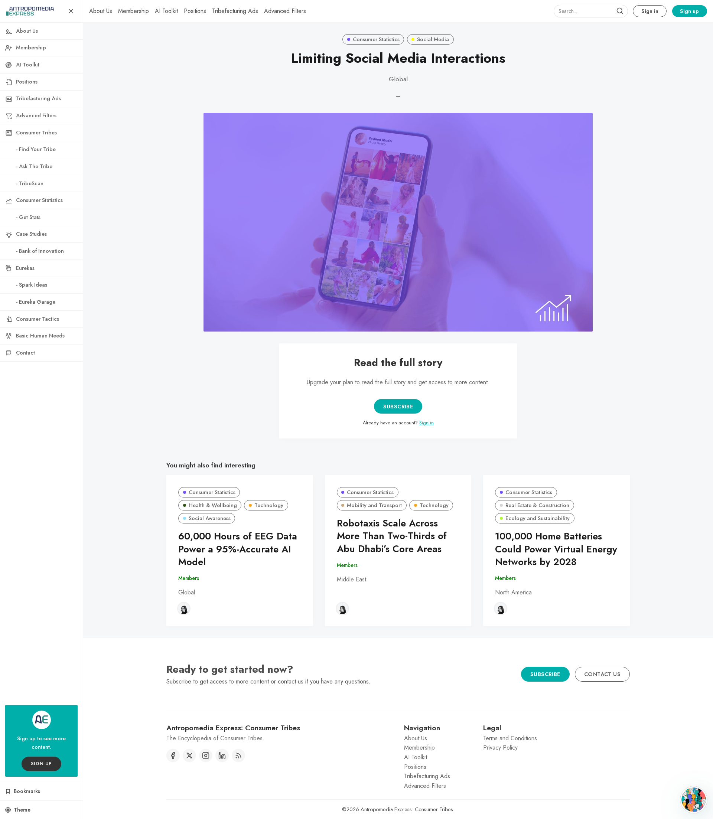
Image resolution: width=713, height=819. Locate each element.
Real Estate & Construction (537, 505)
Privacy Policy (500, 747)
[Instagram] (205, 755)
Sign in (649, 11)
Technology (268, 505)
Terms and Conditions (510, 738)
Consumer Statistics (376, 39)
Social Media (433, 39)
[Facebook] (173, 755)
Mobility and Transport (374, 505)
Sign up (689, 11)
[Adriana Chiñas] (183, 608)
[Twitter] (189, 755)
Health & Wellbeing (213, 505)
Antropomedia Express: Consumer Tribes (407, 809)
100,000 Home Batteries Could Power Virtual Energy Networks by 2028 (556, 549)
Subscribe (398, 406)
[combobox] (591, 11)
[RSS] (238, 755)
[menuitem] (100, 11)
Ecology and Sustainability (537, 518)
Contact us (602, 674)
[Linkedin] (222, 755)
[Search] (619, 11)
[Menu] (71, 11)
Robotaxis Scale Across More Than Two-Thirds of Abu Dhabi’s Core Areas (392, 536)
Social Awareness (210, 518)
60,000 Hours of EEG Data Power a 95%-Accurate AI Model (237, 549)
